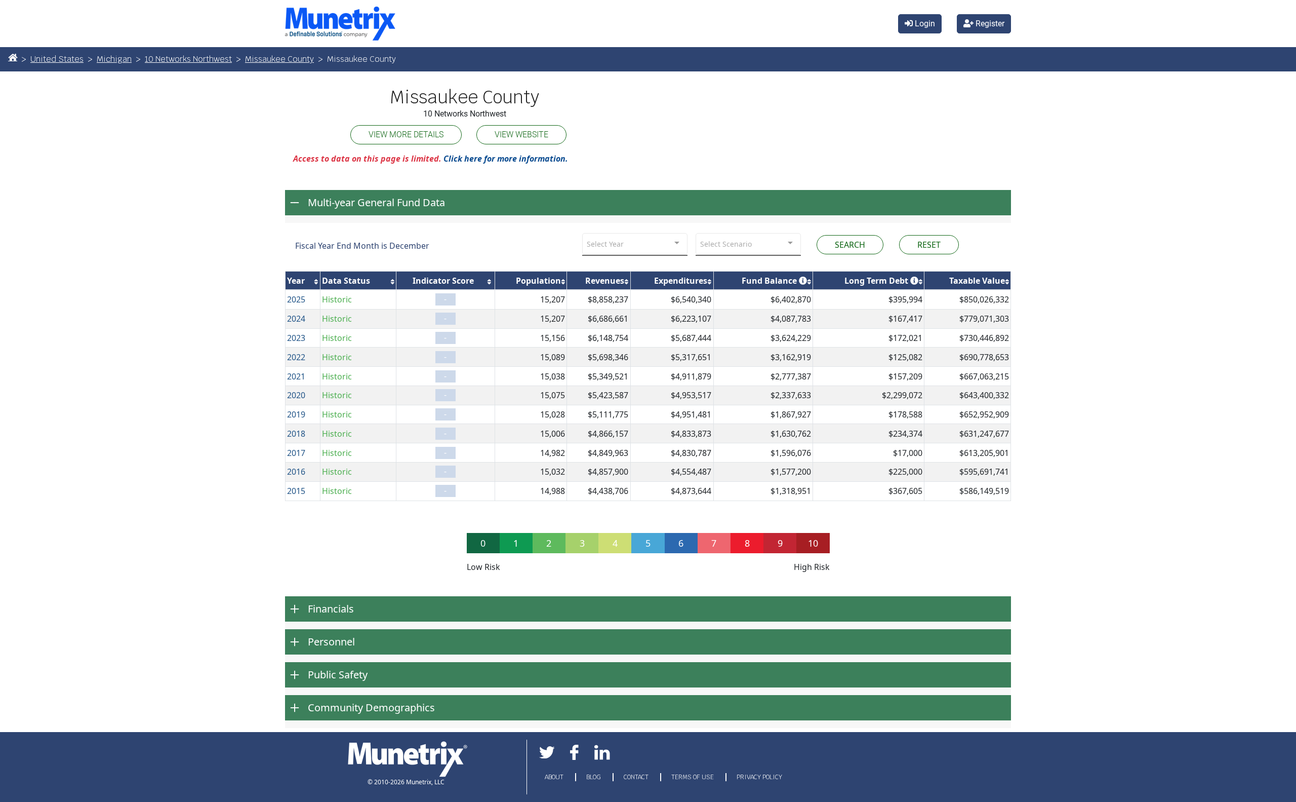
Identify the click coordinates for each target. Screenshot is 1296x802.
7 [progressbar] (713, 543)
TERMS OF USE (693, 777)
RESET (929, 244)
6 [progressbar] (680, 543)
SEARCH (850, 244)
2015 (296, 491)
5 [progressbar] (648, 543)
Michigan (114, 59)
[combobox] (634, 244)
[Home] (12, 57)
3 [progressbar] (582, 543)
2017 (296, 453)
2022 (296, 357)
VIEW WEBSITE (521, 134)
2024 (296, 318)
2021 (296, 376)
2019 (296, 414)
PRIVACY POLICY (759, 777)
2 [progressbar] (548, 543)
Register (989, 23)
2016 (296, 471)
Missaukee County (279, 59)
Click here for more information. (505, 158)
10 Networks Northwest (188, 59)
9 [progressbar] (780, 543)
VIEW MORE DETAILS (406, 134)
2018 (296, 433)
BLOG (594, 777)
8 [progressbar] (747, 543)
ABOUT (555, 777)
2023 (296, 337)
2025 (296, 299)
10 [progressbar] (813, 543)
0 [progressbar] (482, 543)
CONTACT (637, 777)
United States (57, 59)
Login (924, 23)
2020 (296, 395)
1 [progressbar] (515, 543)
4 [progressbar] (615, 543)
